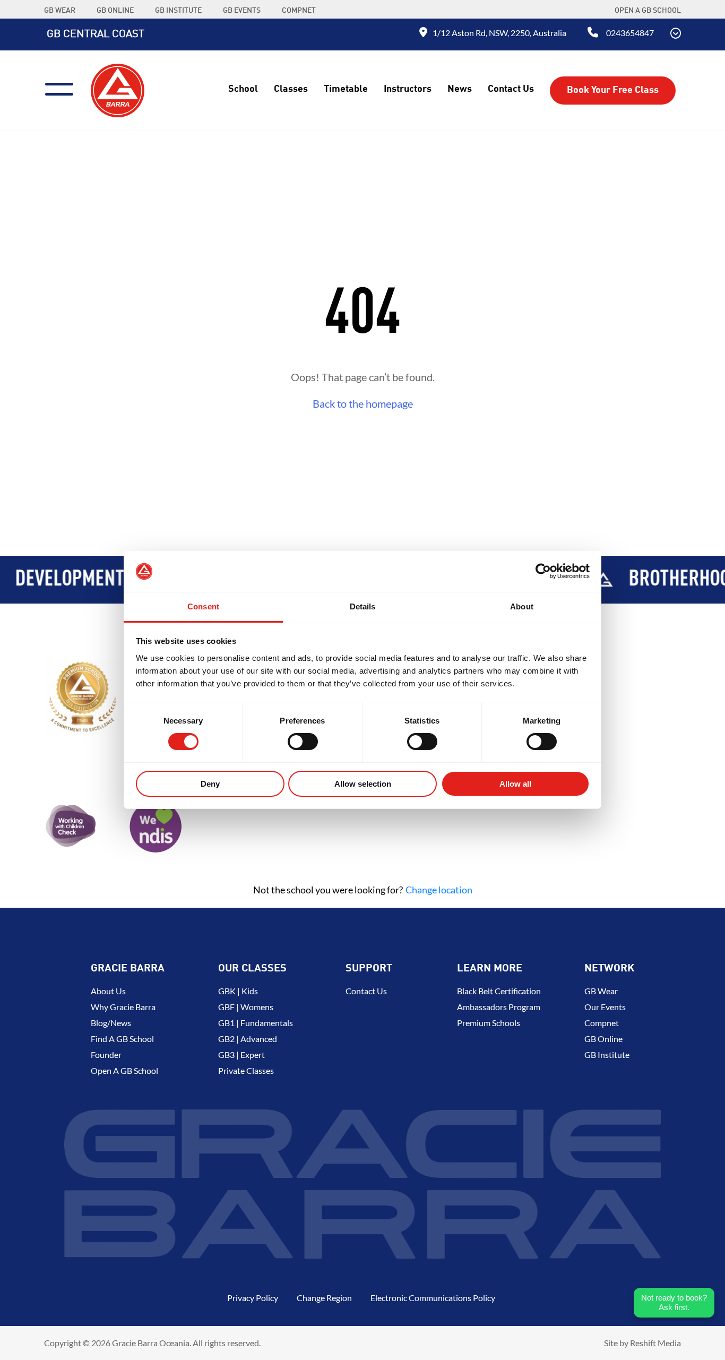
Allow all (515, 783)
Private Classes (246, 1070)
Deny (210, 783)
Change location (438, 890)
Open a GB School (648, 10)
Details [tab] (363, 606)
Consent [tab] (203, 606)
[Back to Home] (117, 89)
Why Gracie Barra (123, 1007)
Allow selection (362, 783)
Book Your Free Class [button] (613, 90)
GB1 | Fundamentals (255, 1023)
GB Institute (606, 1054)
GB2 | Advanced (247, 1039)
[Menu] (63, 88)
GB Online (603, 1039)
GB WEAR (59, 10)
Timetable (346, 89)
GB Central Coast (95, 34)
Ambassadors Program (498, 1007)
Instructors (407, 89)
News (459, 89)
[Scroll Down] (675, 34)
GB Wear (601, 991)
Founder (106, 1054)
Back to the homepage (363, 403)
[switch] (303, 741)
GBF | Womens (245, 1007)
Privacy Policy (252, 1298)
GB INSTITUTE (178, 10)
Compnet (601, 1023)
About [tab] (521, 606)
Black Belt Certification (499, 991)
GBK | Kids (238, 991)
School (243, 89)
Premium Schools (488, 1023)
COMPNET (299, 10)
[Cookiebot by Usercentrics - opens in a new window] (543, 571)
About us (108, 991)
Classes (291, 89)
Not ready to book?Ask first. (674, 1302)
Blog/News (111, 1023)
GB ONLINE (115, 10)
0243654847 (630, 33)
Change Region (324, 1298)
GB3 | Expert (241, 1054)
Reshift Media (655, 1343)
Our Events (605, 1007)
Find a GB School (122, 1039)
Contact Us (511, 89)
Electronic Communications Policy (432, 1298)
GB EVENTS (242, 10)
